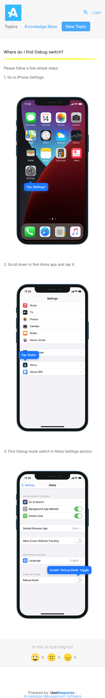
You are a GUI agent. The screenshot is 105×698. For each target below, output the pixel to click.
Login (96, 12)
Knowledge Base (41, 26)
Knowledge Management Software (52, 696)
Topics (11, 26)
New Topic (76, 26)
